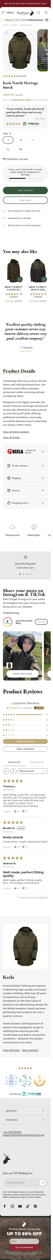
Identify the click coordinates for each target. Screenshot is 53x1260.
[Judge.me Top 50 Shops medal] (25, 1081)
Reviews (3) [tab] (14, 762)
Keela (14, 25)
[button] (9, 76)
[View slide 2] (23, 574)
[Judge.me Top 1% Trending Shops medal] (39, 1081)
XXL (21, 149)
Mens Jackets (26, 25)
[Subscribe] (42, 1183)
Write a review (25, 741)
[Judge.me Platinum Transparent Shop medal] (11, 1081)
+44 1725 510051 (12, 1132)
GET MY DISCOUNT (24, 1247)
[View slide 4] (31, 574)
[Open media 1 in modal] (31, 35)
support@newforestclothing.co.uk (23, 1135)
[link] (13, 270)
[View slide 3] (27, 574)
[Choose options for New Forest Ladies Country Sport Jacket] (9, 665)
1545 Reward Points (22, 100)
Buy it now (25, 200)
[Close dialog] (48, 1219)
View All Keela (11, 1050)
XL (8, 149)
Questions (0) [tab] (37, 762)
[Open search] (6, 771)
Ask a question (25, 748)
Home (6, 25)
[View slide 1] (20, 574)
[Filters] (13, 771)
